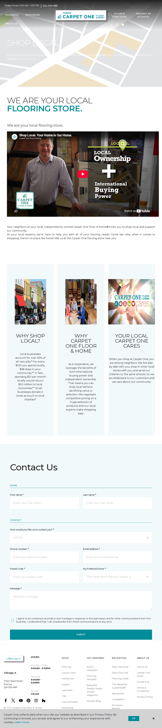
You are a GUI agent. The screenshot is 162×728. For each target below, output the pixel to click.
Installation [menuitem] (118, 699)
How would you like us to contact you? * (32, 530)
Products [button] (12, 14)
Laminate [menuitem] (67, 690)
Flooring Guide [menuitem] (120, 678)
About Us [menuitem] (142, 666)
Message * (15, 588)
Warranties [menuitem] (118, 693)
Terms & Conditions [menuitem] (143, 689)
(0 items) (123, 25)
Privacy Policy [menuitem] (145, 696)
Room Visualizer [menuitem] (92, 668)
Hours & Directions (119, 15)
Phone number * (19, 549)
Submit (81, 634)
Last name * (89, 495)
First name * (16, 495)
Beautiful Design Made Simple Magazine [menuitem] (94, 690)
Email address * (91, 549)
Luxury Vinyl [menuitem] (69, 672)
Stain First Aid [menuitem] (120, 672)
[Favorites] (117, 24)
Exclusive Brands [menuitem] (117, 707)
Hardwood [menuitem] (68, 678)
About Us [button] (11, 23)
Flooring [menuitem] (66, 666)
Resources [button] (32, 14)
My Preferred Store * (94, 569)
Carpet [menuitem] (65, 684)
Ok (133, 718)
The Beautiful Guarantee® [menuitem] (119, 686)
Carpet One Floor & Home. (27, 707)
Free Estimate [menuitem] (70, 702)
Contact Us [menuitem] (143, 681)
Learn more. (22, 722)
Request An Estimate (143, 15)
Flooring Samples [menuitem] (92, 678)
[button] (111, 24)
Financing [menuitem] (67, 707)
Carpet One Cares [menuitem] (143, 674)
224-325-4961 (50, 5)
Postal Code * (17, 569)
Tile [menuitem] (64, 696)
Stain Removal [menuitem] (120, 666)
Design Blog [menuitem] (94, 701)
